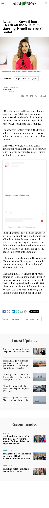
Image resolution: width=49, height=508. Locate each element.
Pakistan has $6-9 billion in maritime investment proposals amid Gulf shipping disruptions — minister (16, 364)
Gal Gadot (15, 319)
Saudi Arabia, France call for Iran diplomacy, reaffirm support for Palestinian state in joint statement (17, 440)
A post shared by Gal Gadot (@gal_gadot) (24, 227)
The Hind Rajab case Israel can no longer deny (16, 469)
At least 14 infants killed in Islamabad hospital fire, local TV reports (16, 388)
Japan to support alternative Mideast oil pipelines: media (16, 398)
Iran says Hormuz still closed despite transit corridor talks (16, 350)
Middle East (7, 451)
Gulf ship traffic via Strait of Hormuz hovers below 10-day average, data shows (16, 377)
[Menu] (3, 3)
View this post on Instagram (17, 195)
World (6, 433)
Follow (35, 311)
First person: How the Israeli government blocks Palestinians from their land (17, 456)
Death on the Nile (32, 319)
